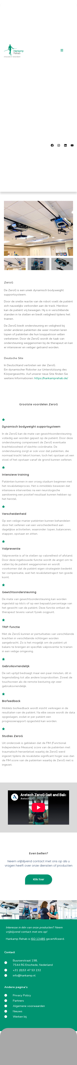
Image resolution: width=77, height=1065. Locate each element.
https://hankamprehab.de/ (51, 378)
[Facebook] (52, 145)
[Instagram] (59, 145)
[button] (62, 50)
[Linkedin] (66, 145)
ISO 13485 (38, 939)
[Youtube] (72, 145)
